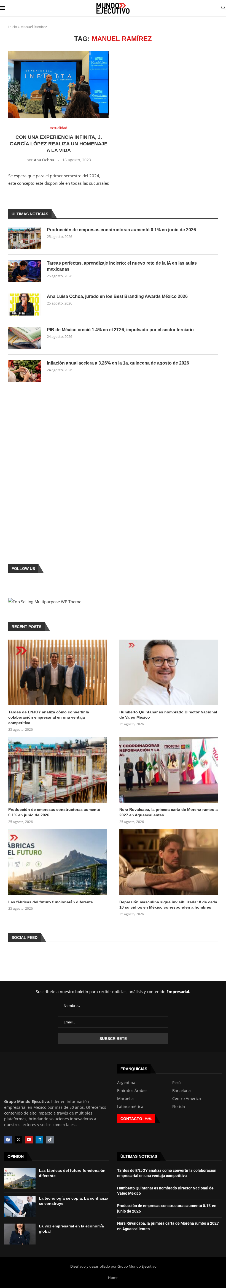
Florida (178, 1106)
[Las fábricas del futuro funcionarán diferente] (57, 862)
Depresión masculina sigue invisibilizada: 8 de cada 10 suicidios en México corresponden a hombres (168, 905)
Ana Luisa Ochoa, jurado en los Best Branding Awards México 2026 (117, 296)
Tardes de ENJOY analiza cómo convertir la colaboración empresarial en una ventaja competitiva (48, 717)
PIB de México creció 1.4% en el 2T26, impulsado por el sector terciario (120, 329)
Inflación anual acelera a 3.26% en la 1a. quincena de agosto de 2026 (118, 363)
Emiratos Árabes (132, 1091)
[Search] (223, 8)
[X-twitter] (18, 1139)
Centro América (186, 1098)
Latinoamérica (130, 1106)
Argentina (126, 1083)
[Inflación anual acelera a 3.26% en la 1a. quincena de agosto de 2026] (24, 371)
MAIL (148, 1118)
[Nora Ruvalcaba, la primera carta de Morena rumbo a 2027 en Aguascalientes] (168, 770)
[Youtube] (29, 1139)
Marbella (125, 1098)
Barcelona (181, 1091)
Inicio (12, 26)
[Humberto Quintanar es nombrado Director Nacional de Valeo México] (168, 672)
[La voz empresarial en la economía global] (20, 1234)
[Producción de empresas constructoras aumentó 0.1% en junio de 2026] (24, 238)
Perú (176, 1083)
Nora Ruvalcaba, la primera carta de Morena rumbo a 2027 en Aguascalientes (168, 812)
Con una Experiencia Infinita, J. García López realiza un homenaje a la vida (58, 143)
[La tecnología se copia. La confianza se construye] (20, 1206)
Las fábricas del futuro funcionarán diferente (50, 902)
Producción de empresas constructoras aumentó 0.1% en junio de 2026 (121, 229)
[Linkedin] (39, 1139)
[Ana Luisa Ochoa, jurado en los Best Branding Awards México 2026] (24, 305)
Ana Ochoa (44, 159)
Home (113, 1277)
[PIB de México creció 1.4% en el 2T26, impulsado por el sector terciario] (24, 338)
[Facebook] (8, 1139)
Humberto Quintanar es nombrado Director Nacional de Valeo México (168, 715)
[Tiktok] (50, 1139)
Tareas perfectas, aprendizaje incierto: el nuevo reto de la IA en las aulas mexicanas (122, 266)
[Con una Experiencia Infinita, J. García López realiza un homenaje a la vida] (58, 84)
